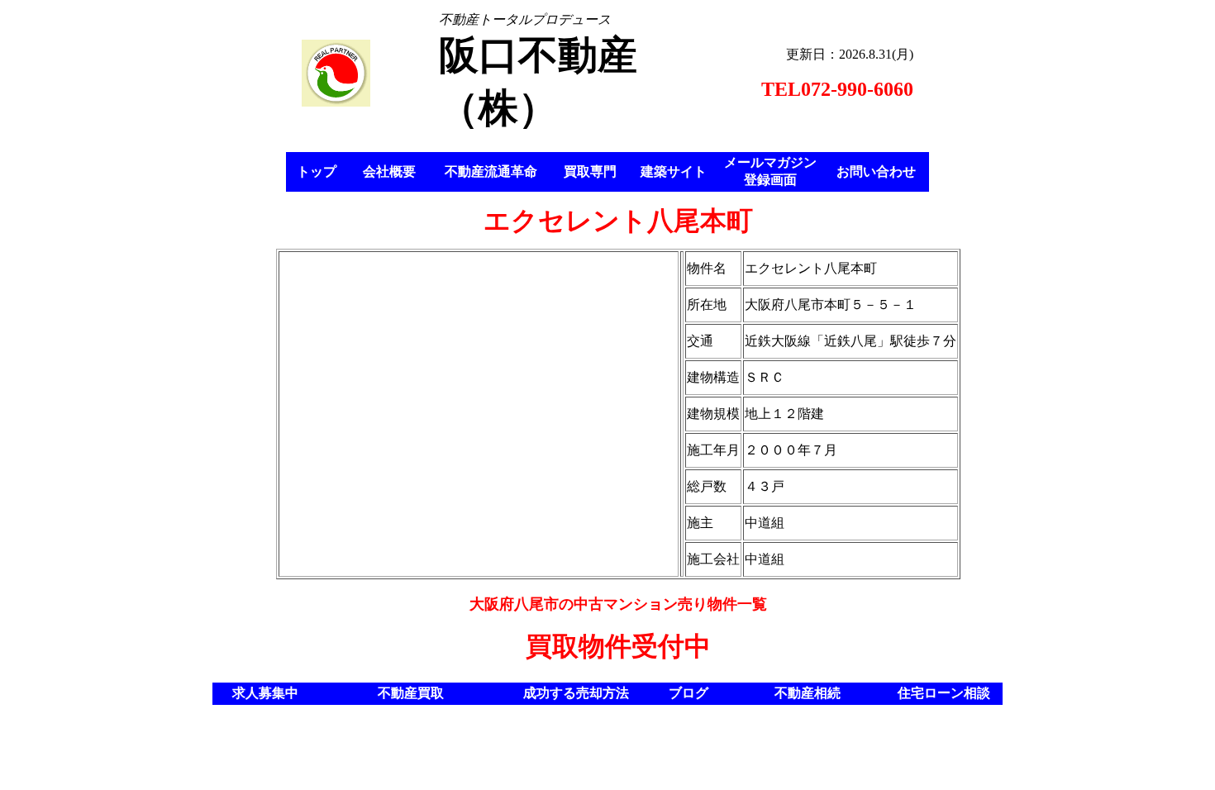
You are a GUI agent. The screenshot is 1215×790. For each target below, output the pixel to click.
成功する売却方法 (576, 693)
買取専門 (590, 171)
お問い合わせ (876, 171)
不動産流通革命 (491, 171)
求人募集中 (265, 693)
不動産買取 (411, 693)
